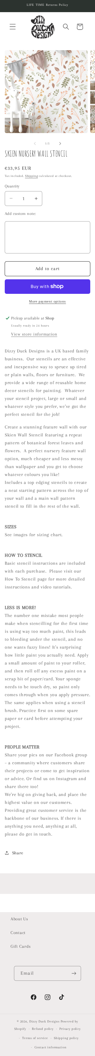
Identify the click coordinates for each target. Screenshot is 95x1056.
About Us (19, 918)
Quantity (12, 186)
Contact (18, 932)
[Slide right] (60, 143)
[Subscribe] (74, 973)
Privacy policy (70, 1029)
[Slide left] (35, 143)
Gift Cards (21, 946)
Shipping (31, 176)
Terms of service (35, 1038)
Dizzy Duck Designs (44, 1021)
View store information (34, 334)
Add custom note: (20, 213)
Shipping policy (66, 1038)
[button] (13, 27)
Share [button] (17, 852)
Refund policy (43, 1029)
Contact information (50, 1047)
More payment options (47, 301)
